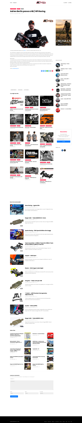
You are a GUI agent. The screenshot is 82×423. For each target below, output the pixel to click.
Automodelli (13, 107)
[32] (16, 214)
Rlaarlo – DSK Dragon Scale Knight (34, 268)
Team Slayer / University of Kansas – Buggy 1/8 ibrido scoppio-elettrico (15, 350)
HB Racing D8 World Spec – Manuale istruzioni (45, 109)
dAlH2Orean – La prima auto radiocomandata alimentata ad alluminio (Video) (39, 342)
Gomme (61, 421)
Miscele (64, 421)
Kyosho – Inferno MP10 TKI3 (66, 98)
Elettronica (53, 421)
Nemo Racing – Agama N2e (32, 205)
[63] (16, 251)
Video (71, 421)
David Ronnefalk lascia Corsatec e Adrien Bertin (31, 109)
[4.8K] (31, 158)
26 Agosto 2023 (42, 111)
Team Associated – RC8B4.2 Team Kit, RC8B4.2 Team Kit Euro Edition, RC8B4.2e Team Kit (39, 243)
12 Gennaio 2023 (42, 129)
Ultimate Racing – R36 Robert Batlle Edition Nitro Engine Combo (66, 85)
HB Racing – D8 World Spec (30, 127)
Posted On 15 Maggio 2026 (29, 257)
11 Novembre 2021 (13, 163)
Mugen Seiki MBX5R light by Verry (16, 364)
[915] (46, 160)
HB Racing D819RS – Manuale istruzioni (31, 162)
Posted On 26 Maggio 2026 (29, 246)
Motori (27, 107)
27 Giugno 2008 (12, 359)
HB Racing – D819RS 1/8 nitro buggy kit (30, 178)
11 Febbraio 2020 (12, 178)
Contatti (18, 421)
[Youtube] (65, 150)
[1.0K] (31, 105)
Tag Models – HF (36, 348)
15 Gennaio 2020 (27, 179)
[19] (16, 302)
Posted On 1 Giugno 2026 (29, 232)
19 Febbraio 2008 (35, 366)
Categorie (14, 2)
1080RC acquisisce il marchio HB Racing (16, 109)
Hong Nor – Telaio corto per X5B (33, 280)
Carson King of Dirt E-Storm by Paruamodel (39, 357)
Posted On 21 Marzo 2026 (29, 307)
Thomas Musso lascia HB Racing (16, 127)
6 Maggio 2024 (12, 337)
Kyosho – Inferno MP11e (31, 305)
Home (11, 2)
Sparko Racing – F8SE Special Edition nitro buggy (38, 230)
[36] (16, 289)
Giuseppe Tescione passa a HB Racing (16, 177)
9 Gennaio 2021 (27, 163)
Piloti (31, 107)
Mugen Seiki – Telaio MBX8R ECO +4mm (35, 218)
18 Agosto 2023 (12, 128)
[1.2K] (16, 314)
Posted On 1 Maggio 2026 (29, 269)
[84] (16, 105)
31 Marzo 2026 (12, 111)
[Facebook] (62, 150)
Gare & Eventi (57, 421)
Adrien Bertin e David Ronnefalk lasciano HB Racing (16, 162)
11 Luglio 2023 (27, 128)
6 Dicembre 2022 (12, 146)
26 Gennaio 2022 (42, 147)
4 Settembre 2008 (35, 350)
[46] (16, 239)
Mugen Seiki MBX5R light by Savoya (38, 365)
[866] (16, 158)
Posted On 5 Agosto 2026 (29, 207)
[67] (16, 264)
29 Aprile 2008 (12, 365)
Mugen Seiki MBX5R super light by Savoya (16, 357)
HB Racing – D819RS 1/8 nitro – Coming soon (46, 182)
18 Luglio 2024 (27, 111)
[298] (16, 327)
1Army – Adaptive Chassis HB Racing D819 (46, 146)
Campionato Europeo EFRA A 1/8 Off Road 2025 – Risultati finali (66, 95)
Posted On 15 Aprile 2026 (29, 282)
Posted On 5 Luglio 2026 (29, 219)
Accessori (45, 421)
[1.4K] (46, 142)
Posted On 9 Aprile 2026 (29, 296)
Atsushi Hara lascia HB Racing (46, 163)
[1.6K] (16, 141)
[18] (16, 226)
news (24, 50)
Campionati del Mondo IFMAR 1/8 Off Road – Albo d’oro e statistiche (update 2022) (16, 334)
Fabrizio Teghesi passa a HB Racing (15, 145)
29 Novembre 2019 (43, 183)
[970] (16, 124)
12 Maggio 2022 (27, 146)
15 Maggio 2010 (12, 352)
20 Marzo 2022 (35, 335)
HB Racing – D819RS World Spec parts (46, 128)
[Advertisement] (31, 79)
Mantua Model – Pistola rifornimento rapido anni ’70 (16, 342)
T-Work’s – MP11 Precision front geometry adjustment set (36, 293)
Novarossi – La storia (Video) (38, 333)
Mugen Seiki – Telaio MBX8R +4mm (34, 318)
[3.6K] (31, 124)
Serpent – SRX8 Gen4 (30, 255)
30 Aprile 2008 (35, 359)
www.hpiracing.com (15, 68)
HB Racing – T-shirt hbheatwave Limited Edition (31, 145)
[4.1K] (46, 105)
